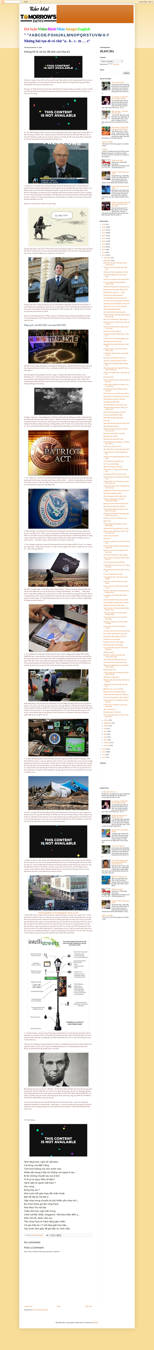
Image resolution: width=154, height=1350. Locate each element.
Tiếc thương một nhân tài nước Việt (115, 659)
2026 (104, 224)
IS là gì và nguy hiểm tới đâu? (113, 415)
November (107, 260)
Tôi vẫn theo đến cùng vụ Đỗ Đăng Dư (116, 694)
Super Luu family (107, 142)
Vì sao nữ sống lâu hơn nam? (113, 574)
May (105, 734)
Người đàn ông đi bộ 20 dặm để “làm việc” (119, 816)
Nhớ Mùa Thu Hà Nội (110, 436)
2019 (104, 244)
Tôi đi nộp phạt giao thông (112, 309)
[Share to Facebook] (58, 1235)
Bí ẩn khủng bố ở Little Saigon (113, 645)
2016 (104, 252)
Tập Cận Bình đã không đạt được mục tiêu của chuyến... (115, 510)
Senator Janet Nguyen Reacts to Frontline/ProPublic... (114, 500)
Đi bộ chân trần (108, 377)
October (106, 720)
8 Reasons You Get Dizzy (111, 639)
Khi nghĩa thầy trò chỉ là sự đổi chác (115, 298)
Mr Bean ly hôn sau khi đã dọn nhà (114, 518)
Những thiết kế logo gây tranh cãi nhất (115, 528)
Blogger (95, 1322)
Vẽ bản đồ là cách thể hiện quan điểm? (116, 393)
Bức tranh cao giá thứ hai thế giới (114, 506)
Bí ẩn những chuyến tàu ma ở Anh (114, 412)
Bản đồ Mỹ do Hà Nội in (111, 426)
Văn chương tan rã (109, 709)
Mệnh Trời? (107, 521)
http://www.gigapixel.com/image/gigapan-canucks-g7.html (58, 913)
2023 (104, 233)
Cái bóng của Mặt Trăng (111, 402)
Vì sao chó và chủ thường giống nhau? (116, 338)
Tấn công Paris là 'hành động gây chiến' (116, 449)
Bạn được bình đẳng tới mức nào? (114, 358)
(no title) (104, 149)
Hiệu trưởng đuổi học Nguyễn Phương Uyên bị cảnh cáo (116, 369)
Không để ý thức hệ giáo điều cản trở (115, 289)
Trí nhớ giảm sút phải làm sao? (113, 461)
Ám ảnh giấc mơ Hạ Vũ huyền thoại (115, 662)
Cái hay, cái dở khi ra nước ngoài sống (116, 279)
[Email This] (51, 1235)
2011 (104, 757)
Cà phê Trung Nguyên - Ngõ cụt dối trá (116, 697)
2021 (104, 238)
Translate (116, 64)
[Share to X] (55, 1235)
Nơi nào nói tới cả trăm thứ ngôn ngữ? (115, 503)
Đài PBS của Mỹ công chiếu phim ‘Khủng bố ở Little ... (114, 656)
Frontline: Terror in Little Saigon (113, 642)
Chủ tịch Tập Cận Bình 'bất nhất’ (114, 562)
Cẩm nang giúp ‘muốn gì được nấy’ (115, 496)
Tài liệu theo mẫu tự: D (109, 792)
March (106, 740)
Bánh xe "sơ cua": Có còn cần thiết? (115, 306)
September (107, 723)
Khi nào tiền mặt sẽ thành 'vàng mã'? (115, 634)
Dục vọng (106, 420)
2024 (104, 230)
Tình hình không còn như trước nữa (115, 405)
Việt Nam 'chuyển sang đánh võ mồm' (115, 272)
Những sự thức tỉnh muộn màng (113, 605)
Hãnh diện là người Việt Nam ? (113, 418)
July (105, 728)
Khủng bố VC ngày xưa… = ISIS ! (114, 292)
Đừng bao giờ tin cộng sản (112, 712)
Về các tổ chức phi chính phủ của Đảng (116, 301)
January (106, 745)
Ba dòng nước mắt (109, 670)
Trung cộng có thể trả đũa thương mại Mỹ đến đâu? (120, 128)
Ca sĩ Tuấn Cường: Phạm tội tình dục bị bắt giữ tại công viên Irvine (120, 862)
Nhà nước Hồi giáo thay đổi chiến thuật (116, 423)
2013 (104, 752)
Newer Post (28, 1306)
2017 (104, 249)
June (105, 731)
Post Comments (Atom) (40, 1310)
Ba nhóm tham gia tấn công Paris (114, 433)
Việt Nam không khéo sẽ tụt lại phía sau (116, 287)
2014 (104, 749)
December (107, 258)
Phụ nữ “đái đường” (118, 82)
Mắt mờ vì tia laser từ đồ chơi (112, 467)
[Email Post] (47, 1235)
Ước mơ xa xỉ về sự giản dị (112, 331)
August (106, 726)
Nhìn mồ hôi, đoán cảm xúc (112, 446)
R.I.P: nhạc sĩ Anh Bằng (111, 464)
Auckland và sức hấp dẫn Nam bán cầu (116, 304)
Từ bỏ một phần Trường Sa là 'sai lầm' (115, 600)
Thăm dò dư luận (117, 160)
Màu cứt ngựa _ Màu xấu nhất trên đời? (120, 112)
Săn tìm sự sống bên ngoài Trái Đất (115, 361)
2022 (104, 236)
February (107, 742)
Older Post (88, 1306)
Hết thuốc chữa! (108, 652)
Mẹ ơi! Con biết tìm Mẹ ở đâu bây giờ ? (116, 319)
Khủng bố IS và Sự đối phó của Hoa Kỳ (116, 396)
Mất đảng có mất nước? (111, 677)
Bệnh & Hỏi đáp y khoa (119, 876)
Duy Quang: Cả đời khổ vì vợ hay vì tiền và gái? (120, 97)
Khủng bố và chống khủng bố (113, 295)
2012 (104, 754)
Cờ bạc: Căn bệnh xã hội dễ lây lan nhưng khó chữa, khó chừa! (121, 204)
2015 (104, 255)
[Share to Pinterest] (60, 1235)
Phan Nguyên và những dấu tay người (116, 602)
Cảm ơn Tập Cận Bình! (111, 536)
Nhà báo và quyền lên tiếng (112, 493)
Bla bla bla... (107, 538)
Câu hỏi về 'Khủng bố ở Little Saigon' (115, 555)
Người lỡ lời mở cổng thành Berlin (114, 692)
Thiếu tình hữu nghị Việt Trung (113, 439)
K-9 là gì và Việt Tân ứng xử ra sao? (115, 474)
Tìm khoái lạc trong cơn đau (112, 341)
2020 (104, 241)
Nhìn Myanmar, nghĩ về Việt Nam (114, 399)
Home (59, 1306)
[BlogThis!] (53, 1235)
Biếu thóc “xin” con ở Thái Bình (113, 689)
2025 (104, 227)
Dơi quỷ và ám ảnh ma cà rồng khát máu (116, 631)
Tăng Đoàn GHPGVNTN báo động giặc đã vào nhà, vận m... (116, 514)
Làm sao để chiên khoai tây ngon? (114, 312)
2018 (104, 247)
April (105, 737)
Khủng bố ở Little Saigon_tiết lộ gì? (114, 636)
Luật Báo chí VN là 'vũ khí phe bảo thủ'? (116, 490)
